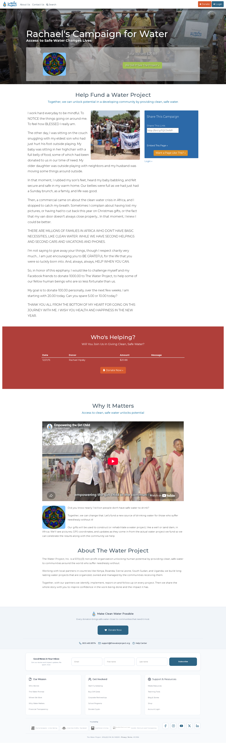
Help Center (141, 643)
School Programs (95, 703)
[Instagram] (173, 726)
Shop (150, 703)
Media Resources (155, 686)
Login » (148, 161)
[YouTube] (181, 726)
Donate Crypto (94, 709)
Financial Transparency (38, 709)
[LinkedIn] (197, 726)
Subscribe (183, 661)
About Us (25, 4)
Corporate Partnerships (97, 697)
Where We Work (35, 697)
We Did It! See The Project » (142, 65)
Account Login (154, 709)
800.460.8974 (89, 643)
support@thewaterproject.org (116, 643)
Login (218, 4)
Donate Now (115, 630)
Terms (130, 737)
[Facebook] (165, 726)
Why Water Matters (36, 703)
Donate (205, 4)
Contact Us (38, 4)
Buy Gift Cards (94, 692)
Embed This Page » (157, 145)
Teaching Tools (154, 692)
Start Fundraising (95, 686)
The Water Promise (36, 692)
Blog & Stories (153, 697)
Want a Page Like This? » (171, 152)
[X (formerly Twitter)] (189, 726)
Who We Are (34, 686)
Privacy (123, 737)
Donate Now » (114, 370)
